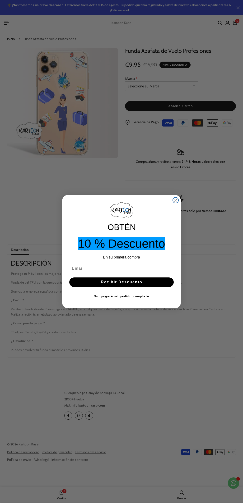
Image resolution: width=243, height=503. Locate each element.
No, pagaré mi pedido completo (121, 296)
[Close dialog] (175, 200)
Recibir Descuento (121, 282)
